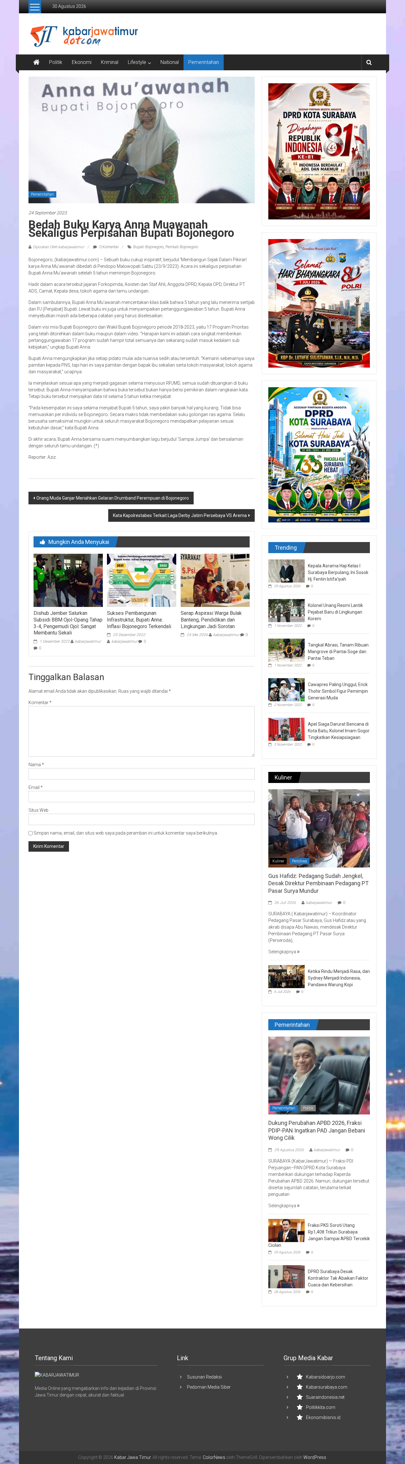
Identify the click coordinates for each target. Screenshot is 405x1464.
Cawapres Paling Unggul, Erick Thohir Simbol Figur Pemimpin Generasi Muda (338, 691)
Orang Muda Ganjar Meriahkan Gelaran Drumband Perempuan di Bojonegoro (112, 498)
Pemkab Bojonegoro (181, 247)
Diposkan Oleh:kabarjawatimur (58, 247)
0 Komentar (108, 247)
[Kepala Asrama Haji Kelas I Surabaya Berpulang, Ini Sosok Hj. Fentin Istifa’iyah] (286, 570)
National (169, 62)
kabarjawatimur (88, 641)
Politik (55, 62)
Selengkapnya (282, 951)
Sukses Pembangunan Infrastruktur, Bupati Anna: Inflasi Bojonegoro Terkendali (139, 619)
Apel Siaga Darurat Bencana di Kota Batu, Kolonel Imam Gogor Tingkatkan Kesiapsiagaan (339, 731)
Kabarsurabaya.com (326, 1387)
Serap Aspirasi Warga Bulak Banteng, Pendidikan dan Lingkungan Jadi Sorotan (211, 619)
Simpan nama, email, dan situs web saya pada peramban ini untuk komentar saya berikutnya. (126, 833)
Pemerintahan (203, 62)
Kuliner (278, 861)
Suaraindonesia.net (325, 1397)
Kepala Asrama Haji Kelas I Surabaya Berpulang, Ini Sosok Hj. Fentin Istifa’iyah (338, 572)
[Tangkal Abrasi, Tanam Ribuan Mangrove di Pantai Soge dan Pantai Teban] (286, 649)
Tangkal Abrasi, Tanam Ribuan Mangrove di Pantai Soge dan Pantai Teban (338, 651)
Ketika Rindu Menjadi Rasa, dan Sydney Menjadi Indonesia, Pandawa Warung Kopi (339, 978)
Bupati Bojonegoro (148, 247)
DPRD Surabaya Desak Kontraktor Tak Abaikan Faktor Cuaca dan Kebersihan (338, 1278)
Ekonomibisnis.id (323, 1417)
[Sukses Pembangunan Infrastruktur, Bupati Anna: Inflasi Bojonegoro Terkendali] (141, 580)
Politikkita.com (320, 1407)
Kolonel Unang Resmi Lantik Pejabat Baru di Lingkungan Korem (335, 612)
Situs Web (38, 810)
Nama (36, 764)
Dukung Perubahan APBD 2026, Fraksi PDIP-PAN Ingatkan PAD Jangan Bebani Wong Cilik (316, 1130)
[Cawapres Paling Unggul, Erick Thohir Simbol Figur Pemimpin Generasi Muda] (286, 689)
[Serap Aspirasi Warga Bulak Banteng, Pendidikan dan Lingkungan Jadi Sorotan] (215, 580)
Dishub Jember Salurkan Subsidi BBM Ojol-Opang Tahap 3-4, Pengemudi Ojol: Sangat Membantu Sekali (68, 623)
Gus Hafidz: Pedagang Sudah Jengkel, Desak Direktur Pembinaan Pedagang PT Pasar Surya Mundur (318, 883)
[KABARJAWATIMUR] (57, 1375)
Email (35, 787)
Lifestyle (137, 62)
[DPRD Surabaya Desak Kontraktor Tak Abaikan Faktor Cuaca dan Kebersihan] (286, 1276)
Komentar (40, 702)
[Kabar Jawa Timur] (36, 62)
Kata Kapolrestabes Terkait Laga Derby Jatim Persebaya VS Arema (180, 515)
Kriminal (109, 62)
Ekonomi (81, 62)
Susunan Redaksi (204, 1376)
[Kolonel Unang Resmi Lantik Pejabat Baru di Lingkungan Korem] (286, 610)
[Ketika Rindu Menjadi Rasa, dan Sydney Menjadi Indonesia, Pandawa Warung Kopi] (286, 976)
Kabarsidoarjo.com (325, 1376)
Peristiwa (299, 861)
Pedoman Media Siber (209, 1387)
